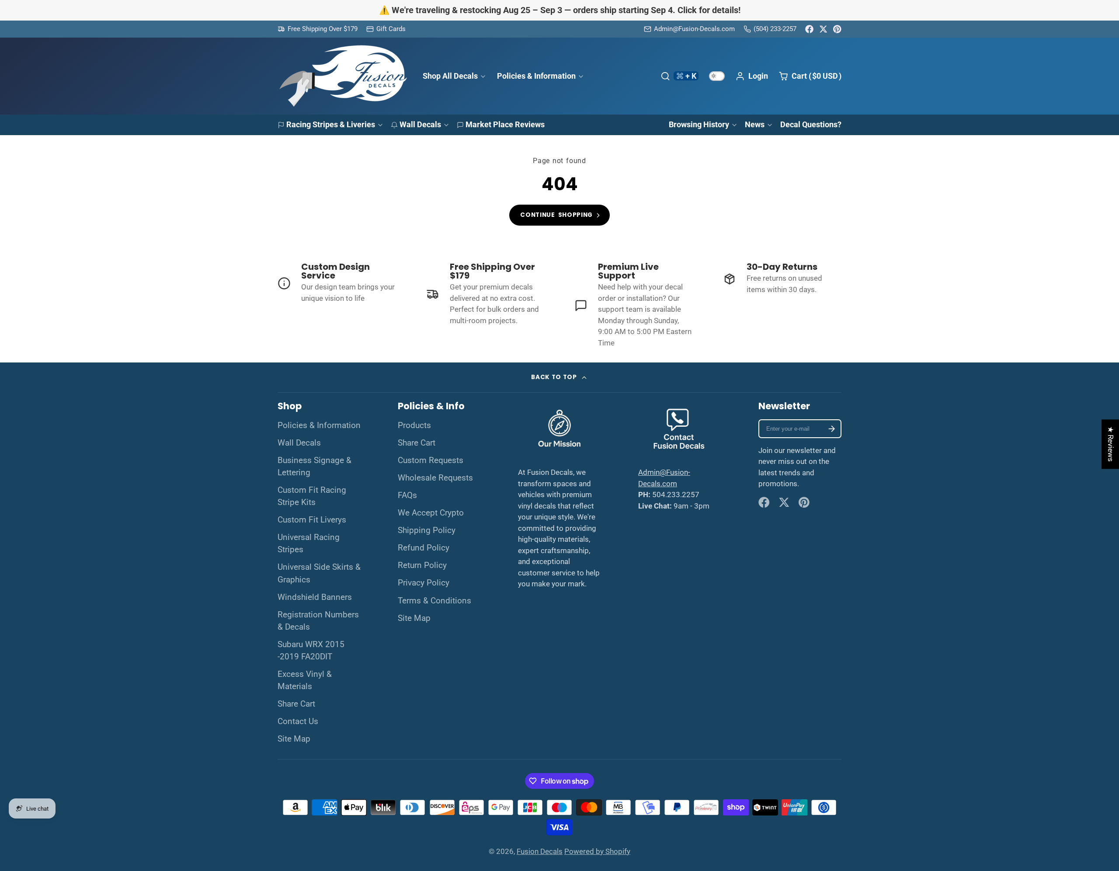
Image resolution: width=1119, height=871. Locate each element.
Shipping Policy (426, 530)
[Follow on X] (823, 29)
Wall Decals (420, 124)
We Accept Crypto (431, 513)
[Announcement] (559, 10)
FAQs (407, 495)
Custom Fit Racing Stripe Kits (312, 496)
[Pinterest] (837, 29)
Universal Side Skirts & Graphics (319, 573)
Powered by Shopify (597, 851)
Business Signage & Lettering (314, 466)
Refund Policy (423, 548)
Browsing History (699, 124)
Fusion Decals (540, 851)
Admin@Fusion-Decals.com (694, 29)
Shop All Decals (450, 75)
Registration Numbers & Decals (318, 621)
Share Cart (296, 704)
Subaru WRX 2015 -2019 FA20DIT (311, 651)
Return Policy (422, 565)
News (755, 124)
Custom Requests (430, 460)
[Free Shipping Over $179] (318, 29)
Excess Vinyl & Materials (305, 680)
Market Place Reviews (505, 124)
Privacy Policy (423, 583)
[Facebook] (809, 29)
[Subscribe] (831, 428)
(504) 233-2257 (775, 29)
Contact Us (298, 721)
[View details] (337, 283)
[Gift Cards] (386, 29)
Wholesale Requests (435, 478)
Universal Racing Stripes (309, 543)
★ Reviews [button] (1110, 444)
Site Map (294, 739)
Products (414, 425)
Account (751, 76)
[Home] (343, 76)
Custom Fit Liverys (312, 520)
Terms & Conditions (434, 601)
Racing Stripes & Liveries (330, 124)
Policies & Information (536, 75)
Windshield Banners (315, 597)
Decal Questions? (810, 124)
